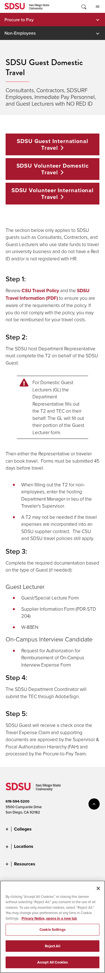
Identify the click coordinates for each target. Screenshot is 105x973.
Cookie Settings (52, 929)
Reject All (52, 946)
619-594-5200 (17, 801)
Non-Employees (20, 33)
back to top (94, 804)
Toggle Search (83, 6)
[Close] (98, 888)
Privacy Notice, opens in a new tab (49, 918)
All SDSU (97, 6)
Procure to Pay (19, 19)
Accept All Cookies (52, 962)
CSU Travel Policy (40, 290)
